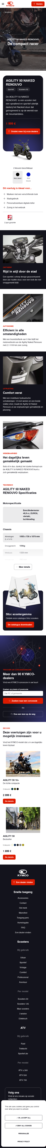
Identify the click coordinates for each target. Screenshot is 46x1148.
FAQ (23, 927)
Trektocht (23, 1048)
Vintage (23, 967)
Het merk (23, 907)
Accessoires (23, 898)
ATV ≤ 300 (23, 1070)
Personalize (23, 1133)
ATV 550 (23, 1075)
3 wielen (23, 1013)
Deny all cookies (24, 1126)
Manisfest (23, 912)
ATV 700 (23, 1080)
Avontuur (23, 982)
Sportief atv (23, 1053)
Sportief (23, 962)
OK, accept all (24, 1118)
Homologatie (23, 922)
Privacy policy (24, 1141)
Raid (23, 1043)
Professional (23, 977)
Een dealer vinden (23, 932)
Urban (23, 957)
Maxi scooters (23, 1008)
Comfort (23, 972)
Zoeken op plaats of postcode (15, 689)
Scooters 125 (23, 1003)
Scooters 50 (23, 998)
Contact (23, 902)
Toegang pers (23, 917)
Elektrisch (23, 1018)
